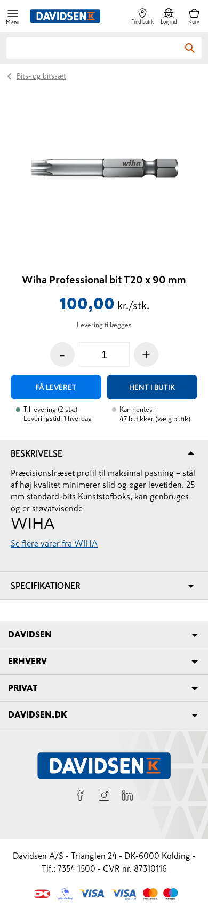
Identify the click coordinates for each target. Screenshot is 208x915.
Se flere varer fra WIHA (54, 543)
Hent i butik (152, 387)
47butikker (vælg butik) (154, 419)
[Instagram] (104, 797)
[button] (12, 16)
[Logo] (65, 16)
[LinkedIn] (127, 797)
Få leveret (56, 387)
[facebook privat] (80, 797)
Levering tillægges (104, 324)
